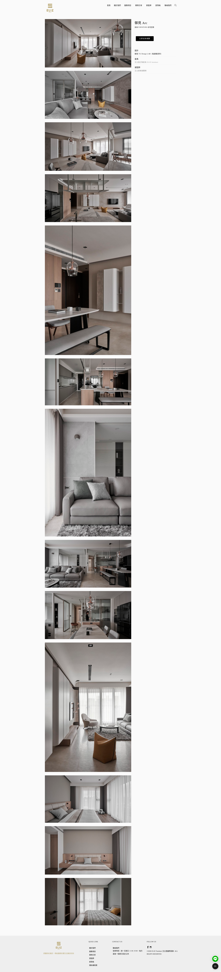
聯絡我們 (168, 5)
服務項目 (128, 6)
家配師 (149, 6)
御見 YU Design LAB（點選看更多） (148, 54)
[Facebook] (148, 947)
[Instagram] (151, 947)
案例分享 (139, 6)
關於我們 (117, 5)
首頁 (108, 5)
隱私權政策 (93, 965)
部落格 (158, 6)
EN (215, 966)
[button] (145, 38)
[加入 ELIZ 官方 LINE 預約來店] (215, 958)
